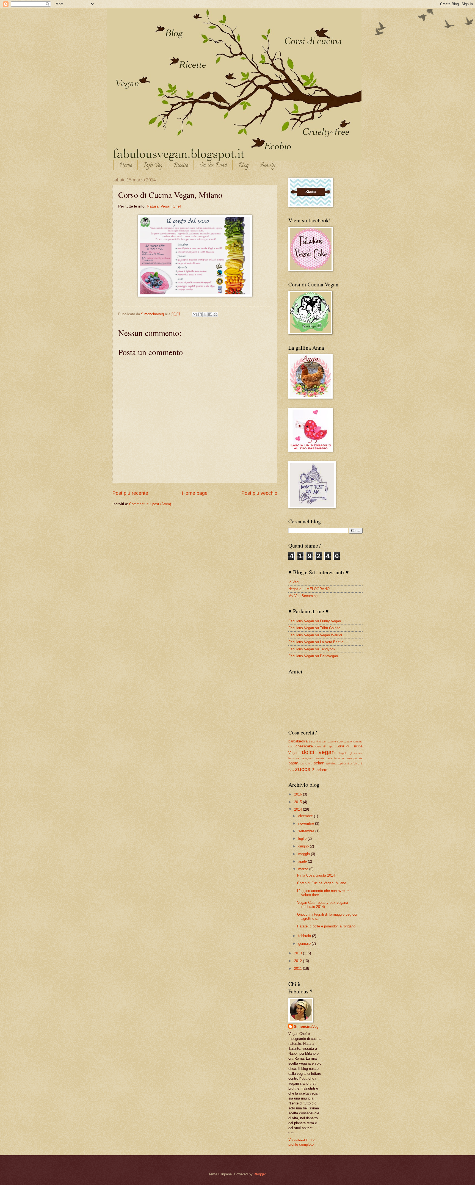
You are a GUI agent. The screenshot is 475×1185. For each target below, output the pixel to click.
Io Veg (293, 582)
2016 (298, 794)
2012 (298, 961)
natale (320, 758)
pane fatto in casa (339, 758)
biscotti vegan (318, 741)
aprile (303, 861)
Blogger (260, 1174)
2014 (298, 809)
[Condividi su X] (205, 314)
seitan (319, 763)
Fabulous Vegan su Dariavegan (313, 656)
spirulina (331, 763)
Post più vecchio (259, 493)
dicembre (306, 816)
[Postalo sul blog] (200, 314)
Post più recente (130, 493)
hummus (293, 758)
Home (125, 166)
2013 (298, 953)
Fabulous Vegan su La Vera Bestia (315, 642)
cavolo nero (335, 741)
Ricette (180, 166)
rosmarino (306, 763)
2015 (298, 802)
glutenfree (356, 753)
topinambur (345, 763)
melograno (307, 758)
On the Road (213, 166)
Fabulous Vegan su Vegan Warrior (315, 635)
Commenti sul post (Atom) (150, 504)
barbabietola (298, 741)
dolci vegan (318, 752)
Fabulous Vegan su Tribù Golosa (314, 628)
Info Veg (152, 166)
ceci (290, 746)
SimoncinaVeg (153, 314)
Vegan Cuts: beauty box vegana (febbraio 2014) (322, 905)
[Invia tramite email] (194, 314)
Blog (243, 166)
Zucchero (319, 770)
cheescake (304, 746)
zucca (303, 769)
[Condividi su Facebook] (210, 314)
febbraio (305, 936)
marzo (303, 869)
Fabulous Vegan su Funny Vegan (314, 621)
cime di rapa (324, 746)
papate (358, 758)
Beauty (267, 166)
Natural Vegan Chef (164, 206)
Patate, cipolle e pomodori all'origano (326, 926)
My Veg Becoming (302, 596)
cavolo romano (353, 741)
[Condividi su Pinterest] (215, 314)
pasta (293, 763)
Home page (195, 493)
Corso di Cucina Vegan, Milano (321, 883)
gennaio (305, 943)
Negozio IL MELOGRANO (309, 589)
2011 (298, 968)
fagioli (342, 753)
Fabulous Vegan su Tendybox (311, 649)
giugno (304, 846)
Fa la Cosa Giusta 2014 (316, 875)
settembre (306, 831)
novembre (306, 823)
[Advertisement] (357, 1007)
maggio (304, 854)
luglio (303, 838)
